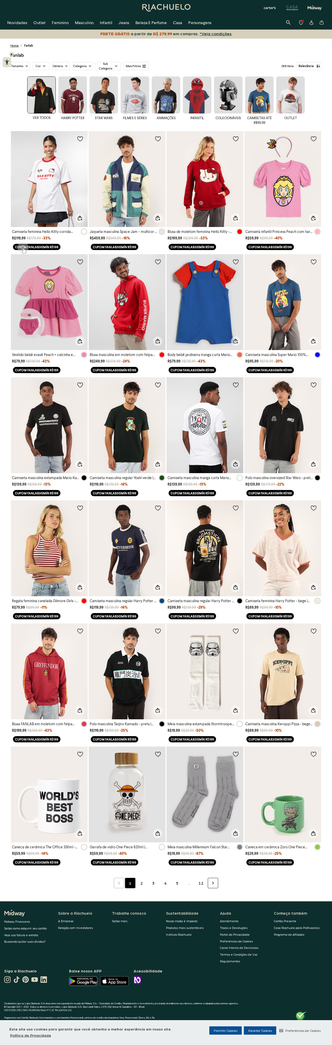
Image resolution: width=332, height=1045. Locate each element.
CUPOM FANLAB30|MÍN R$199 (36, 247)
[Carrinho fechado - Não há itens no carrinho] (321, 22)
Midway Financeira (17, 921)
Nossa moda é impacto (181, 921)
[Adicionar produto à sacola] (80, 218)
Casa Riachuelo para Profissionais (297, 928)
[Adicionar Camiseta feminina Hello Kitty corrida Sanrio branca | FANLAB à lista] (80, 139)
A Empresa (65, 921)
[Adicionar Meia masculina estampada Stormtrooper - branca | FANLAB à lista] (236, 631)
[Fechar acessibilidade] (11, 54)
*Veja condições (217, 33)
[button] (300, 1030)
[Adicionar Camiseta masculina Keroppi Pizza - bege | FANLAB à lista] (314, 631)
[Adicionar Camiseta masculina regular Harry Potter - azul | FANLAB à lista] (158, 508)
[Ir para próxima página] (213, 883)
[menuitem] (17, 22)
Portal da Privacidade (235, 934)
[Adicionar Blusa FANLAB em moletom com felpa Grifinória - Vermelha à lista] (80, 631)
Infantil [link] (106, 22)
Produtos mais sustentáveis (185, 928)
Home (14, 45)
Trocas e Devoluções (233, 928)
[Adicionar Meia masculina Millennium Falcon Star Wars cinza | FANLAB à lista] (236, 754)
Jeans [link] (124, 22)
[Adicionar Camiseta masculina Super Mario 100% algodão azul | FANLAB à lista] (314, 262)
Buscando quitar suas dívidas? (25, 941)
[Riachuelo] (166, 8)
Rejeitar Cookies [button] (260, 1030)
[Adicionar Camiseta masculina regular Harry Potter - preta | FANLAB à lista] (236, 508)
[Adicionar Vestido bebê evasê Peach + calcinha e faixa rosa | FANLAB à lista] (80, 262)
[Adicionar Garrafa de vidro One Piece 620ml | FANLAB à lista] (158, 754)
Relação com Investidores (75, 928)
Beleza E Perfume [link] (151, 22)
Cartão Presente (285, 921)
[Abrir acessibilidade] (7, 62)
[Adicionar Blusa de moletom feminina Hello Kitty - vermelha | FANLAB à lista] (236, 139)
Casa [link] (177, 22)
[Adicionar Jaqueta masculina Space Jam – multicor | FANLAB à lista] (158, 139)
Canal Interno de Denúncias (239, 948)
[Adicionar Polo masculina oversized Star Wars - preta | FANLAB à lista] (314, 385)
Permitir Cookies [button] (225, 1030)
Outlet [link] (39, 22)
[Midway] (314, 8)
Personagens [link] (199, 22)
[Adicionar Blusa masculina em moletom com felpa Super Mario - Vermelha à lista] (158, 262)
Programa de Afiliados (289, 934)
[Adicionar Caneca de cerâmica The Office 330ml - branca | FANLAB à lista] (80, 754)
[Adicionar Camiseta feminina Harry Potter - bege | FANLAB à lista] (314, 508)
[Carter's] (270, 8)
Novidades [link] (17, 22)
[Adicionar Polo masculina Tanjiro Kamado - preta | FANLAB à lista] (158, 631)
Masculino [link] (84, 22)
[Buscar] (288, 22)
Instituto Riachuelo (178, 934)
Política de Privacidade (30, 1035)
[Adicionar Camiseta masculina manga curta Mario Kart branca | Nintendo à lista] (236, 385)
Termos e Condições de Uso (238, 954)
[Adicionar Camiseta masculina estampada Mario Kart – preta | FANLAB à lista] (80, 385)
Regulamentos (230, 961)
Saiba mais (119, 921)
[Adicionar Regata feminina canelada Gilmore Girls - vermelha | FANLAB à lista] (80, 508)
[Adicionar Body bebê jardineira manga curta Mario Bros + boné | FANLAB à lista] (236, 262)
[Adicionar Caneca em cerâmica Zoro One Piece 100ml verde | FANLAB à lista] (314, 754)
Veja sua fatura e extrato (21, 935)
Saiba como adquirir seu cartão (25, 928)
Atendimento (229, 921)
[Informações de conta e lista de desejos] (311, 22)
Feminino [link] (60, 22)
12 (201, 883)
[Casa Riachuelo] (292, 8)
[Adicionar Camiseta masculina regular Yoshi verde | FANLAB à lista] (158, 385)
